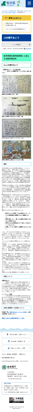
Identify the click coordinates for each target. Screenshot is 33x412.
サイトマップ (24, 361)
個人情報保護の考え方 (8, 357)
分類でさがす (13, 10)
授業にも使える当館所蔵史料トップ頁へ (13, 318)
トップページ (5, 10)
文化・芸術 (8, 12)
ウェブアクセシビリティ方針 (10, 361)
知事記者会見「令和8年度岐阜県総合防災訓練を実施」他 (17, 24)
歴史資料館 (28, 48)
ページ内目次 (16, 44)
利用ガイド (22, 354)
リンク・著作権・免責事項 (9, 354)
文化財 (13, 12)
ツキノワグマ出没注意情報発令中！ (16, 29)
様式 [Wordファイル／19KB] (18, 312)
